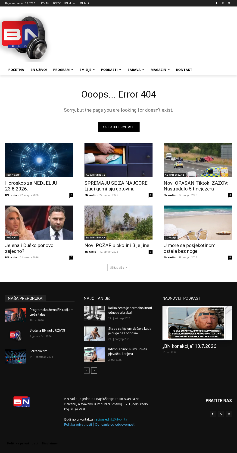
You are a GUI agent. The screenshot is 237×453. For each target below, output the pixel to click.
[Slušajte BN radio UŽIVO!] (15, 335)
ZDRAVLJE (170, 237)
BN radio (11, 195)
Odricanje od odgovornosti (115, 424)
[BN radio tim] (15, 356)
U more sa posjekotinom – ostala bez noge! (192, 248)
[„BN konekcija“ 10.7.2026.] (197, 323)
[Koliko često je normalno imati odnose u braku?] (94, 313)
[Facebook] (216, 3)
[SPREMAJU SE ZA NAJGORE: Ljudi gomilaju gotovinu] (118, 160)
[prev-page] (87, 370)
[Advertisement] (113, 37)
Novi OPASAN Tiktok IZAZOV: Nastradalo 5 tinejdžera (196, 186)
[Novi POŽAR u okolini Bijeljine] (118, 223)
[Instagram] (222, 3)
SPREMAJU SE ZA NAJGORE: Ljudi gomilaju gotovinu (116, 186)
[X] (229, 3)
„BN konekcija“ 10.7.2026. (190, 346)
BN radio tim (38, 351)
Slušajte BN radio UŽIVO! (47, 330)
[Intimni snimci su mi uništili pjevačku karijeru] (94, 354)
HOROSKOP (13, 175)
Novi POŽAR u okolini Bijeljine (116, 245)
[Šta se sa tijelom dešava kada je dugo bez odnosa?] (94, 333)
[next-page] (94, 370)
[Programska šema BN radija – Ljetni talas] (15, 315)
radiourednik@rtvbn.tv (110, 419)
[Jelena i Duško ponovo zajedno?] (39, 223)
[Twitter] (221, 414)
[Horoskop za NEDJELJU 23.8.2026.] (39, 160)
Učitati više (117, 267)
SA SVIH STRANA (95, 175)
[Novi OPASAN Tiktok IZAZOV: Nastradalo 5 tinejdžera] (198, 160)
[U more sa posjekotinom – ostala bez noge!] (198, 223)
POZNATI (11, 237)
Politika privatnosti (78, 424)
